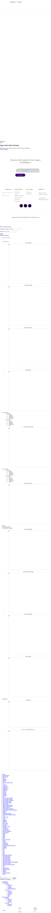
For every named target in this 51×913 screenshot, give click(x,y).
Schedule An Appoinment (19, 195)
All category (5, 881)
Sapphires (11, 418)
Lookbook (5, 820)
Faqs (4, 796)
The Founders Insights (8, 528)
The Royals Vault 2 (7, 859)
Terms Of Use (28, 192)
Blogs (4, 777)
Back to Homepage (4, 149)
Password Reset (6, 830)
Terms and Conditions (7, 855)
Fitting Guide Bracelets (7, 805)
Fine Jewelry (5, 882)
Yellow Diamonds (6, 872)
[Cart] (35, 908)
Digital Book (5, 789)
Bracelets (5, 780)
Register (4, 833)
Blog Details (5, 776)
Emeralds (5, 794)
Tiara (4, 865)
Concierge (5, 699)
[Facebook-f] (21, 205)
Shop (4, 852)
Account (19, 911)
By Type (7, 890)
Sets (10, 425)
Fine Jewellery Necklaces (8, 800)
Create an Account (7, 226)
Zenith (4, 874)
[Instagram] (29, 205)
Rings (4, 834)
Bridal (4, 525)
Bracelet (4, 779)
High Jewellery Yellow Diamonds (10, 809)
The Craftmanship (6, 857)
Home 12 (5, 811)
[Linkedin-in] (25, 205)
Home (4, 774)
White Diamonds (6, 869)
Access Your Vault (18, 197)
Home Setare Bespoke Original (9, 814)
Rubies (4, 840)
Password (2, 231)
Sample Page (5, 843)
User (4, 866)
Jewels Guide (17, 199)
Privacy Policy (29, 194)
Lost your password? (4, 235)
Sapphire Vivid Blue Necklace (9, 845)
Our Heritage (17, 192)
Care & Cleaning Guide (8, 782)
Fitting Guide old (6, 807)
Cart (34, 911)
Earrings (4, 790)
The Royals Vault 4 (7, 860)
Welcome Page (6, 868)
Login (2, 233)
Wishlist (4, 870)
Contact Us (17, 193)
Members (5, 821)
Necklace (5, 825)
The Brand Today (6, 856)
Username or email (4, 229)
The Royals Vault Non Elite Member (10, 862)
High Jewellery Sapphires (8, 808)
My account (5, 823)
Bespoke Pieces (6, 775)
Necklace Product (6, 826)
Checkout (5, 785)
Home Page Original (7, 813)
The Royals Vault (6, 527)
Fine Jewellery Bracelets (8, 798)
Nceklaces (10, 893)
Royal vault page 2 (7, 839)
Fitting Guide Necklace (7, 806)
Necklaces (5, 827)
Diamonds (5, 788)
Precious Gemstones (7, 831)
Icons (4, 815)
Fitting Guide (17, 201)
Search (14, 878)
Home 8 (4, 812)
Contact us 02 (5, 787)
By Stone (7, 884)
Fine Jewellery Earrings (8, 799)
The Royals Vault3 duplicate (9, 864)
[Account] (19, 908)
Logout (4, 819)
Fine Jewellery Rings (7, 801)
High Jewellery (6, 897)
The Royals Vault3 (6, 863)
